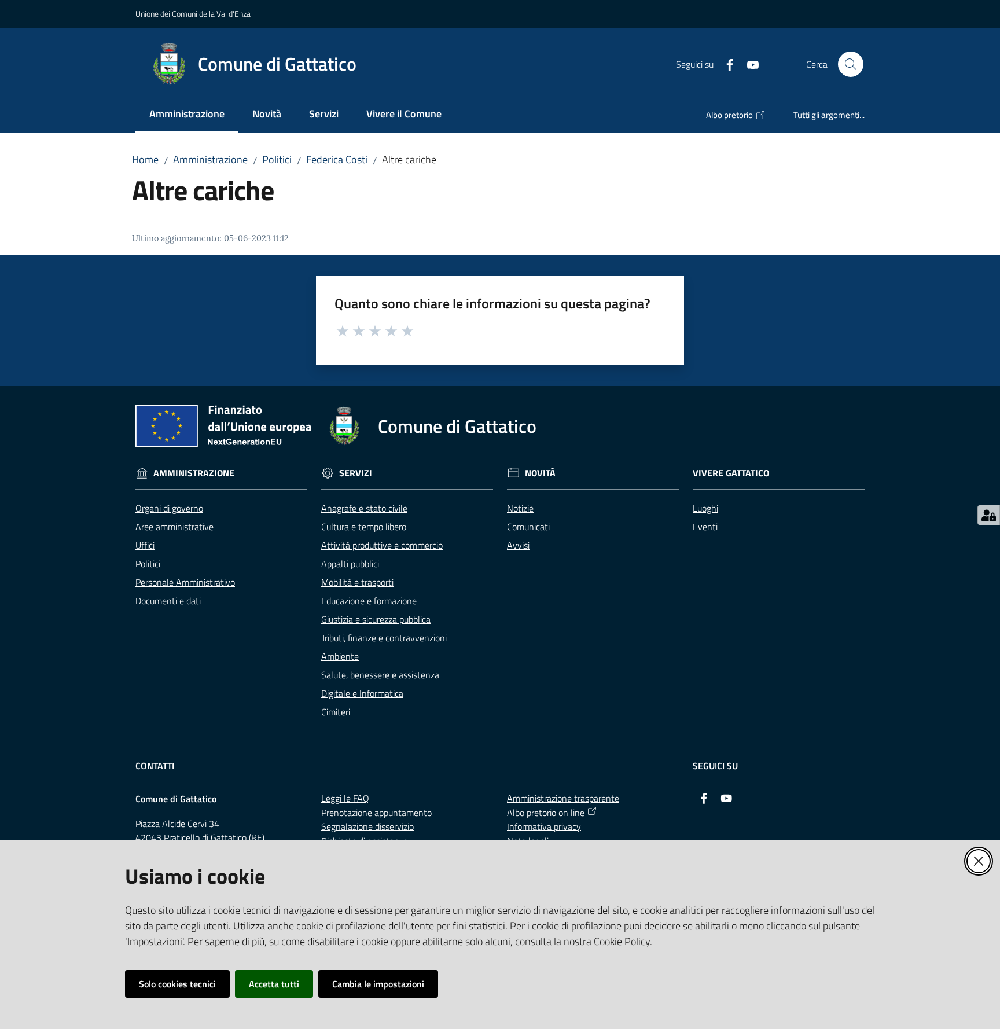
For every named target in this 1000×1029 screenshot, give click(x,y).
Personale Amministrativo (185, 582)
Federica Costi (336, 159)
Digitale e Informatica (362, 693)
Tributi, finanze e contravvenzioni (384, 638)
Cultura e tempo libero (363, 527)
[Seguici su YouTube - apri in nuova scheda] (748, 64)
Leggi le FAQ (345, 798)
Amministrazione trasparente (563, 798)
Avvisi (518, 545)
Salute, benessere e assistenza (380, 675)
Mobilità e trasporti (357, 582)
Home (145, 159)
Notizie (520, 508)
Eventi (705, 527)
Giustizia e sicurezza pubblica (376, 619)
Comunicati (528, 527)
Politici (277, 159)
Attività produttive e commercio (382, 545)
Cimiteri (335, 712)
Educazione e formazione (369, 601)
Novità (540, 473)
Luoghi (705, 508)
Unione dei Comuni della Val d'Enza (193, 14)
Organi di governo (169, 508)
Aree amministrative (174, 527)
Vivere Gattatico (731, 473)
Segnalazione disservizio (367, 826)
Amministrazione (210, 159)
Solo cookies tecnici (177, 984)
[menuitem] (186, 115)
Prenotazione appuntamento (376, 812)
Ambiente (340, 656)
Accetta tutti (274, 984)
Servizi (355, 473)
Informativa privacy (544, 826)
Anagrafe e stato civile (364, 508)
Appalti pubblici (350, 564)
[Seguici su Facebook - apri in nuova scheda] (725, 64)
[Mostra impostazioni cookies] (988, 515)
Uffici (145, 545)
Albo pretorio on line (545, 812)
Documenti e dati (168, 601)
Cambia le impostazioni (378, 984)
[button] (851, 64)
